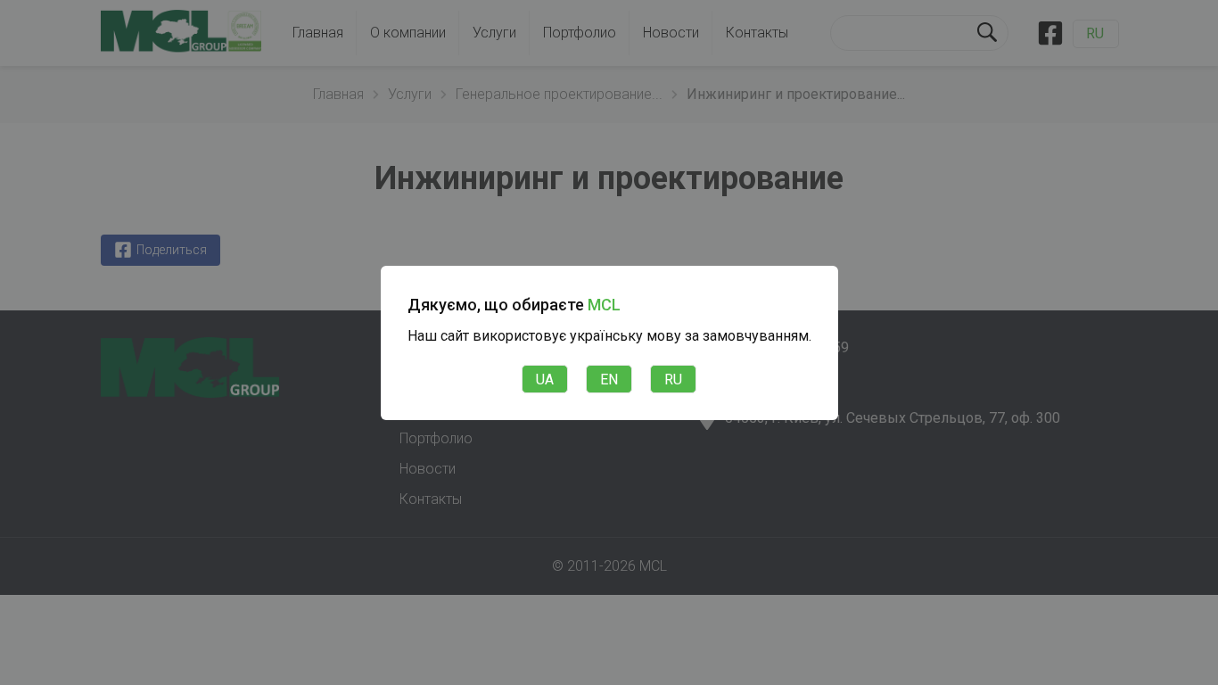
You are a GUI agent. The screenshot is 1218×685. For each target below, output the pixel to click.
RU (673, 379)
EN (609, 379)
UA (545, 379)
